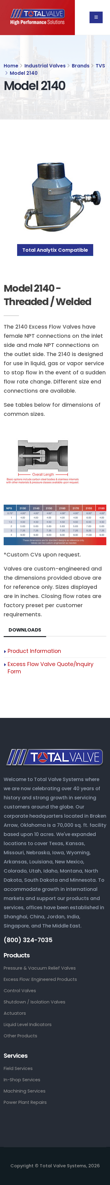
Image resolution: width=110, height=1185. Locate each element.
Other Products (20, 1036)
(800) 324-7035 (28, 940)
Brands (81, 66)
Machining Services (25, 1091)
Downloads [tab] (25, 629)
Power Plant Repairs (25, 1102)
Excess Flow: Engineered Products (40, 979)
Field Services (18, 1068)
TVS (100, 66)
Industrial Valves (45, 66)
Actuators (15, 1013)
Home (11, 66)
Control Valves (20, 991)
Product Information (34, 651)
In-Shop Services (22, 1080)
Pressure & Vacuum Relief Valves (40, 968)
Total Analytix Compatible (55, 250)
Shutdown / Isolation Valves (34, 1002)
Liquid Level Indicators (28, 1024)
